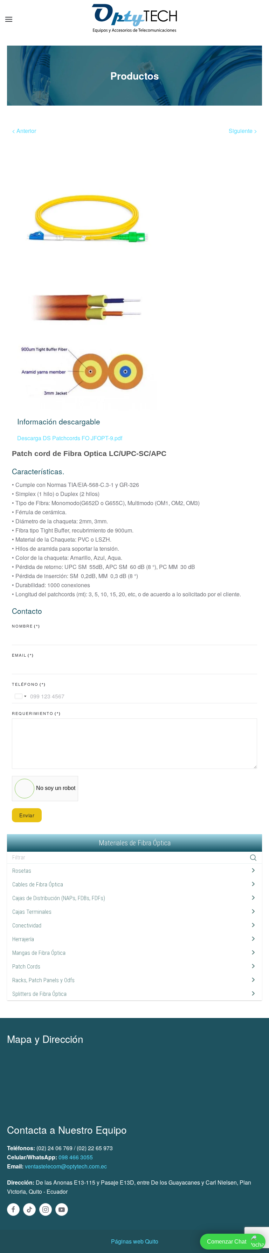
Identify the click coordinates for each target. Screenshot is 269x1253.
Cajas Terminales (31, 912)
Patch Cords (26, 966)
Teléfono (29, 684)
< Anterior (24, 131)
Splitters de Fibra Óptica (39, 994)
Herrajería (23, 939)
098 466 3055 (75, 1157)
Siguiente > (243, 131)
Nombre (26, 626)
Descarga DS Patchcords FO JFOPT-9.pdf (69, 438)
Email (23, 655)
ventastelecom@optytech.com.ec (66, 1166)
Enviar (26, 815)
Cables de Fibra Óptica (37, 884)
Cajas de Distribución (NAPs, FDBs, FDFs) (58, 898)
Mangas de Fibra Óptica (38, 953)
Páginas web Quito (134, 1241)
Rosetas (21, 870)
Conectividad (26, 925)
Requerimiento (36, 713)
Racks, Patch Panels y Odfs (43, 980)
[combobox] (20, 696)
